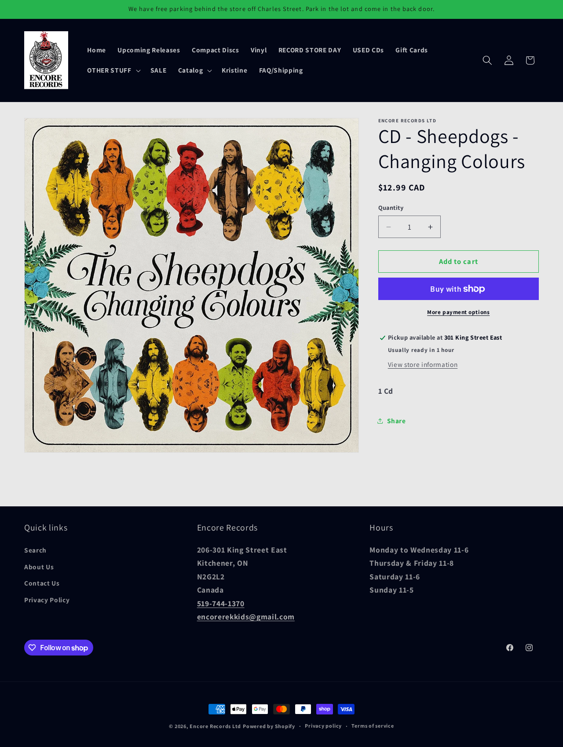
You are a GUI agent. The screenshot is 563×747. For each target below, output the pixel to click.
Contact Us (42, 583)
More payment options (458, 312)
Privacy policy (323, 726)
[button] (112, 70)
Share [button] (396, 420)
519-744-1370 (221, 603)
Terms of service (372, 726)
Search (35, 550)
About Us (39, 566)
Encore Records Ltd (215, 726)
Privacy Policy (46, 599)
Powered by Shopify (269, 726)
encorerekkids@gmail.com (246, 617)
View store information (423, 364)
